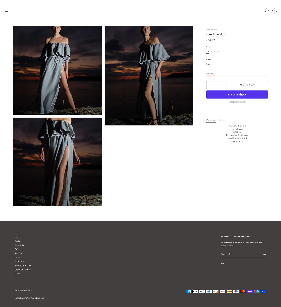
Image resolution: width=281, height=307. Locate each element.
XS (207, 51)
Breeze (209, 64)
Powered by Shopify (37, 298)
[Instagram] (222, 264)
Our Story (19, 237)
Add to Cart (247, 85)
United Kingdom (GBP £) (23, 291)
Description (211, 120)
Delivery (18, 257)
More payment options (237, 102)
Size (208, 47)
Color (208, 60)
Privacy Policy (20, 261)
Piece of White (212, 30)
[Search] (267, 10)
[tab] (212, 120)
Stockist (18, 241)
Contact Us (19, 245)
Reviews (222, 120)
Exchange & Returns (23, 265)
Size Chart (19, 253)
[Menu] (6, 10)
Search (17, 274)
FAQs (17, 249)
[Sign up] (264, 254)
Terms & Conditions (23, 270)
